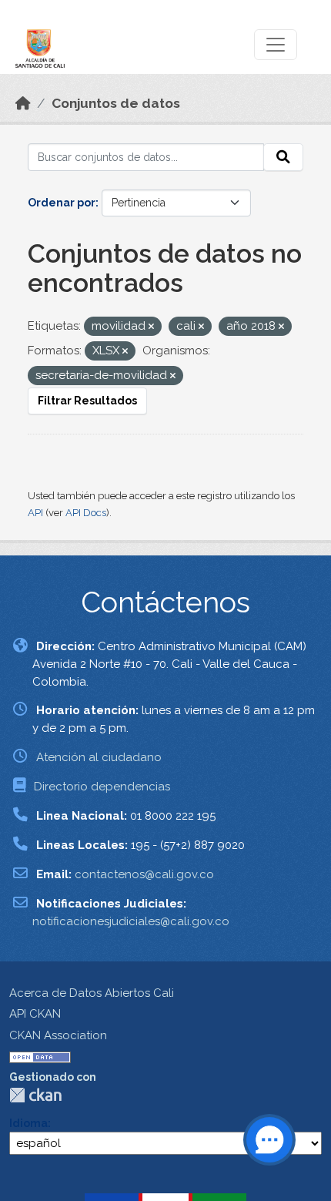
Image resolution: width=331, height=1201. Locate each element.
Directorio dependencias (102, 786)
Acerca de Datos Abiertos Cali (91, 993)
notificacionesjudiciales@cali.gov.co (130, 921)
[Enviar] (283, 157)
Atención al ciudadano (99, 757)
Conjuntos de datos (116, 103)
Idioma (28, 1123)
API (35, 512)
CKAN (35, 1095)
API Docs (85, 512)
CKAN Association (58, 1035)
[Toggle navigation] (275, 44)
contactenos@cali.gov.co (144, 874)
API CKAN (35, 1014)
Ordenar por (61, 202)
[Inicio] (23, 103)
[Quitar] (151, 327)
